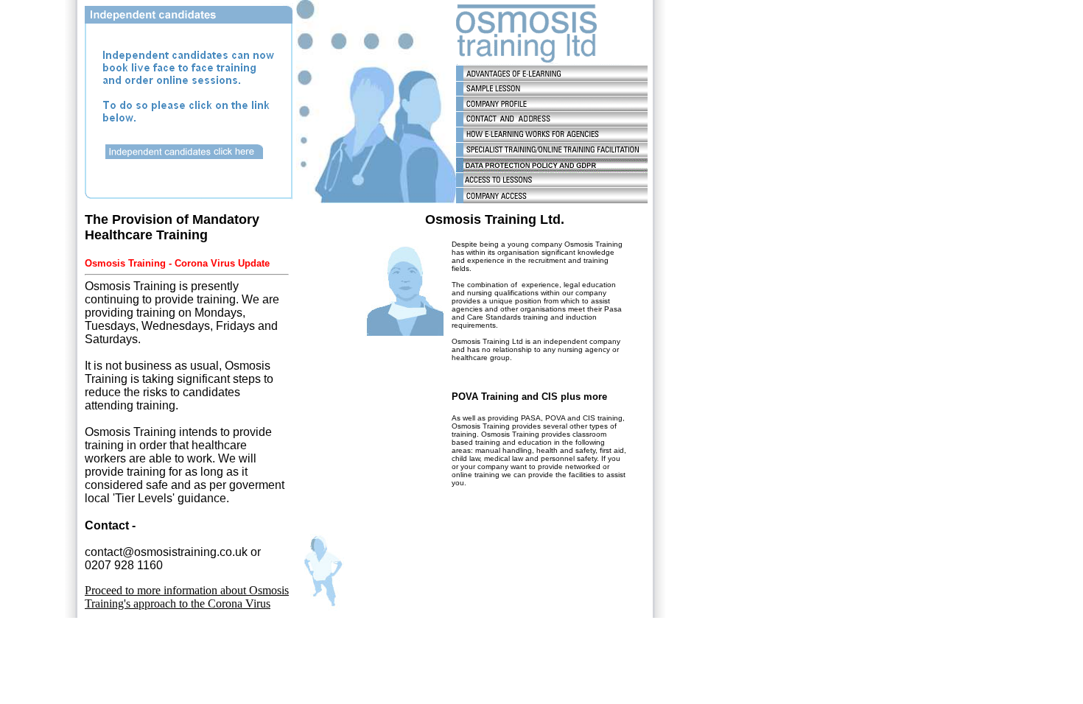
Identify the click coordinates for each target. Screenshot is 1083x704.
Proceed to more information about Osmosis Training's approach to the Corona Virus (187, 597)
